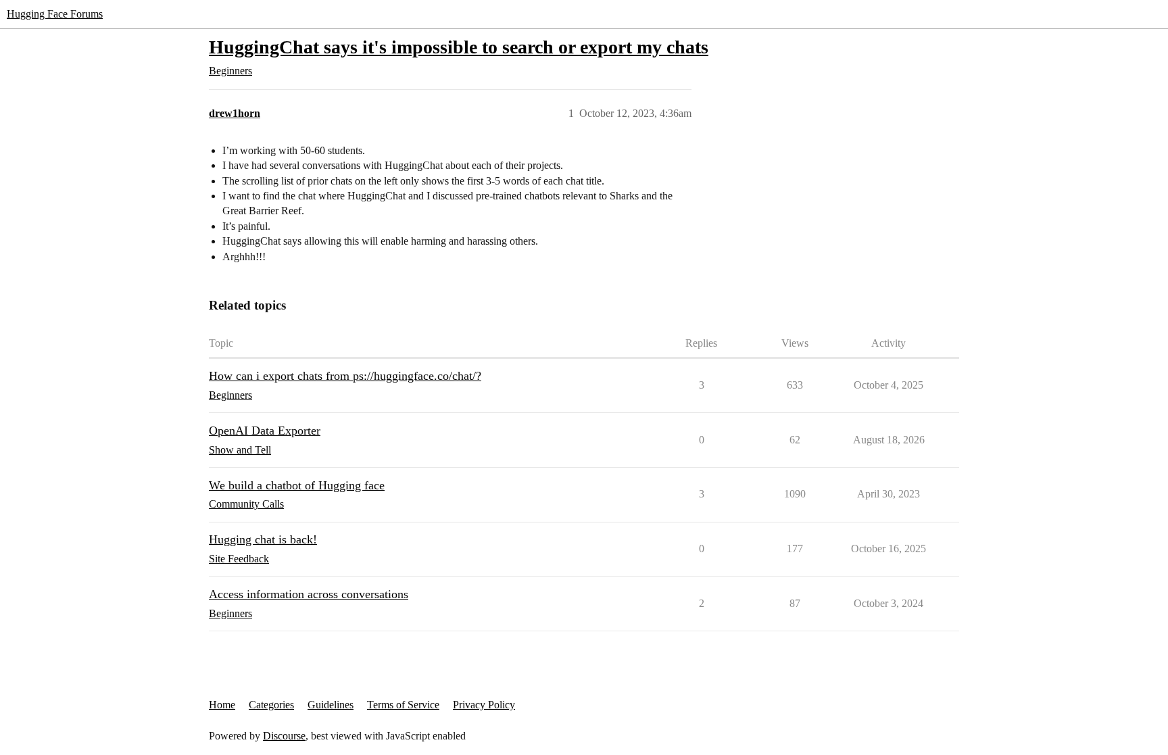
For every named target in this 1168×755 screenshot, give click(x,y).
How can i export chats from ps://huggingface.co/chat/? (345, 376)
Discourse (284, 735)
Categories (271, 704)
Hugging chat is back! (263, 539)
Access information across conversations (308, 594)
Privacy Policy (484, 704)
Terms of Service (403, 704)
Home (222, 704)
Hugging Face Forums (55, 14)
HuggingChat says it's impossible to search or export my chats (458, 46)
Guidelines (331, 704)
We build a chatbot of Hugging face (297, 485)
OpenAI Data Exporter (264, 430)
